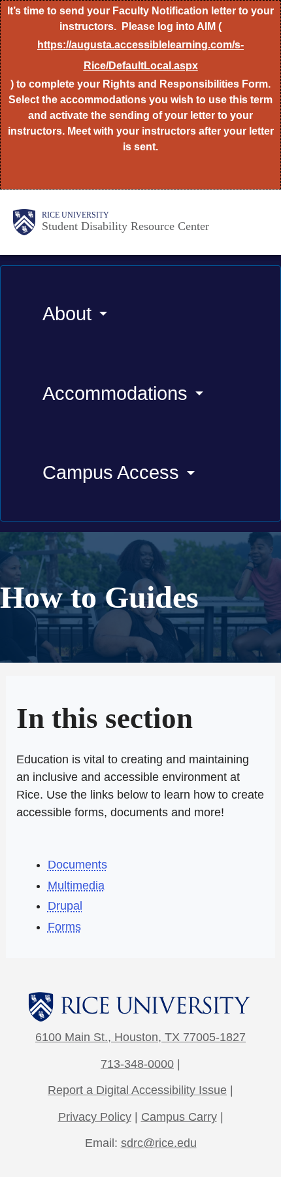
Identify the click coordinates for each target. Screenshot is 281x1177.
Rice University (75, 215)
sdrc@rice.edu (159, 1143)
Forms (64, 926)
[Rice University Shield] (24, 222)
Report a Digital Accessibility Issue (137, 1090)
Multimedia (76, 885)
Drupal (65, 905)
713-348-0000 (137, 1063)
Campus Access (110, 472)
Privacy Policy (94, 1116)
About (66, 313)
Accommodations (115, 393)
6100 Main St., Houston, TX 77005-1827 (140, 1037)
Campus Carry (179, 1116)
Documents (77, 864)
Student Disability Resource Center (125, 226)
